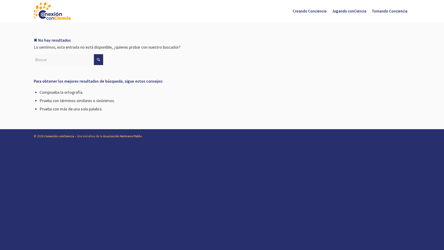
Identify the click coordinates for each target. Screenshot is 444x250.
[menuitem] (309, 11)
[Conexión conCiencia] (52, 11)
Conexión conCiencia (59, 136)
